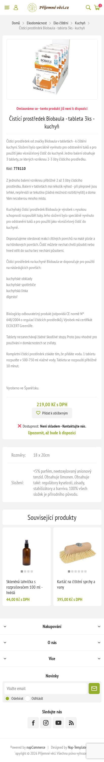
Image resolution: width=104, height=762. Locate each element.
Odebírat (17, 698)
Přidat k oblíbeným (55, 412)
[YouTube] (58, 722)
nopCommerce (36, 747)
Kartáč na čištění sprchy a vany (76, 584)
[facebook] (33, 722)
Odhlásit (37, 698)
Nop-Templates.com (81, 747)
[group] (27, 551)
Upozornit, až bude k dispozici (52, 433)
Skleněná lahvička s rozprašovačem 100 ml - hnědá (24, 587)
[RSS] (71, 722)
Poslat (94, 688)
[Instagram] (45, 722)
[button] (22, 571)
